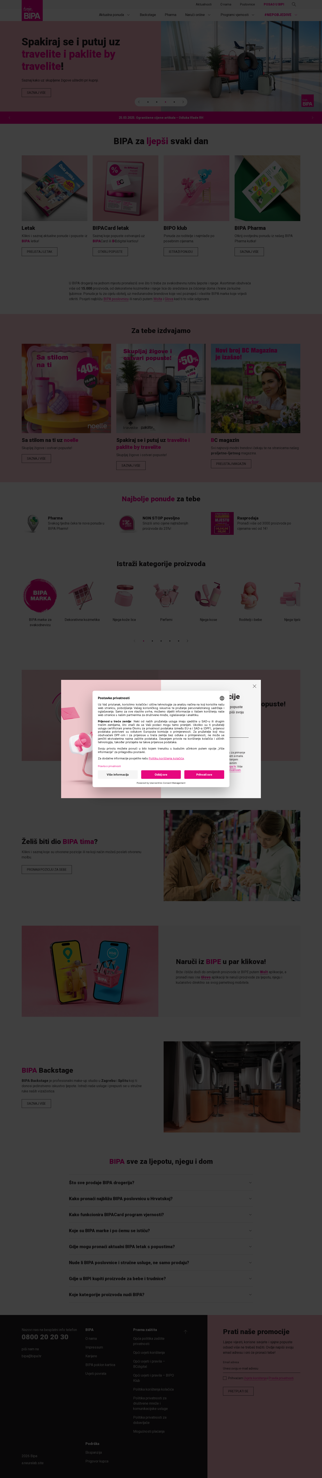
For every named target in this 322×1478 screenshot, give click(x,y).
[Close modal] (254, 686)
